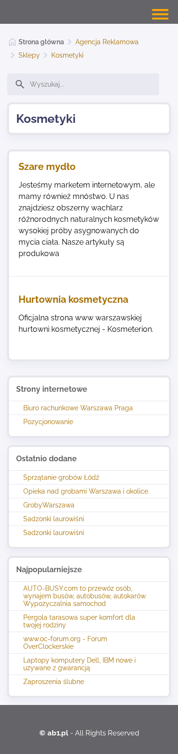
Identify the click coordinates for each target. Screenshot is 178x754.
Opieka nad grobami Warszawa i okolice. (86, 491)
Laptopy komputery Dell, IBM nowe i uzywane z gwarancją (79, 664)
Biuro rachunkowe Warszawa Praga (78, 408)
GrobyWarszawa (49, 505)
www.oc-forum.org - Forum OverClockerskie (65, 642)
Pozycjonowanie (48, 422)
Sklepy (29, 55)
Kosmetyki (67, 55)
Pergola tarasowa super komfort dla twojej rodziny (79, 621)
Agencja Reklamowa (107, 42)
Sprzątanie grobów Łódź (61, 477)
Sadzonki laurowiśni (53, 519)
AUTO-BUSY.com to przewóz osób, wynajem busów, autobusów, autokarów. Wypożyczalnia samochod (85, 596)
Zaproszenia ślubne (53, 681)
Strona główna (41, 42)
